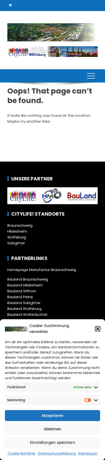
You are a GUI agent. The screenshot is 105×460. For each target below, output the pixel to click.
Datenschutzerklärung (57, 453)
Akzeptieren (52, 415)
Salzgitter (16, 243)
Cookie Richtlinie (21, 453)
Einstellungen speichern (52, 442)
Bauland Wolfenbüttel (27, 314)
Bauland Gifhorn (21, 291)
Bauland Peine (20, 296)
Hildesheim (17, 231)
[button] (97, 328)
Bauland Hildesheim (25, 285)
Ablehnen (52, 429)
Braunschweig (19, 225)
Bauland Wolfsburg (24, 308)
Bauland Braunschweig (27, 279)
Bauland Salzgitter (24, 302)
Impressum (87, 453)
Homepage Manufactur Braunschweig (41, 269)
